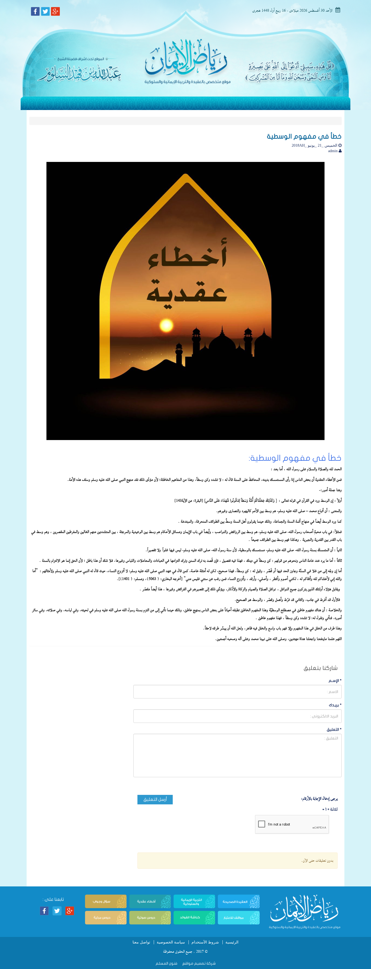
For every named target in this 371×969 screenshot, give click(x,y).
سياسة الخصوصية (171, 942)
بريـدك (335, 705)
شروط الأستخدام (205, 942)
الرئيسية (231, 942)
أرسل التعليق (155, 799)
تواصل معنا (141, 942)
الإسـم (335, 681)
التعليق (334, 729)
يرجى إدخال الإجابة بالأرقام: (319, 798)
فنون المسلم (166, 963)
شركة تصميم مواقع (198, 963)
